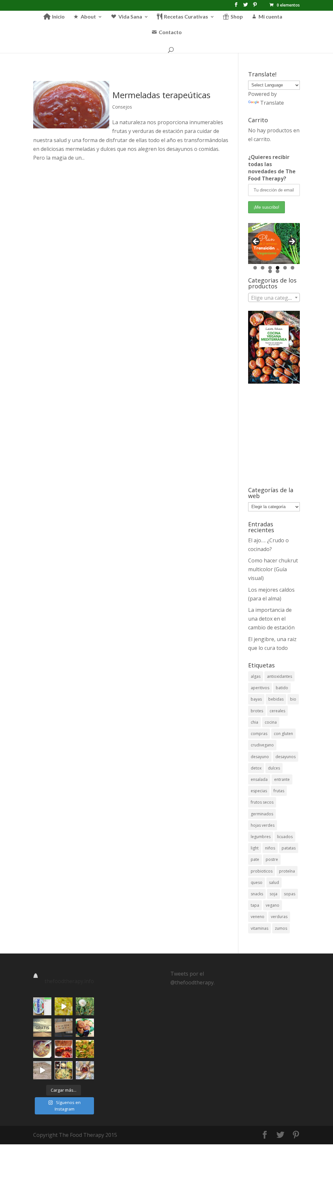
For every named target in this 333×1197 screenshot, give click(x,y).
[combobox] (274, 297)
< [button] (256, 242)
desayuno (260, 756)
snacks (257, 894)
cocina (271, 722)
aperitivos (260, 688)
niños (270, 848)
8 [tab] (277, 271)
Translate (272, 102)
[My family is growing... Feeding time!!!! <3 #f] (42, 1070)
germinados (262, 814)
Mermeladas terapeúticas (161, 95)
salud (274, 882)
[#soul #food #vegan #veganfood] (64, 1070)
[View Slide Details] (274, 243)
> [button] (292, 242)
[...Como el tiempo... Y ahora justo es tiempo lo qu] (42, 1027)
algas (255, 676)
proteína (287, 871)
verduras (279, 916)
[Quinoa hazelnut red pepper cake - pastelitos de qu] (85, 1027)
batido (282, 688)
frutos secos (262, 802)
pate (255, 859)
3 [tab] (270, 268)
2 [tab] (262, 268)
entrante (282, 779)
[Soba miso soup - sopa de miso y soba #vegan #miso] (42, 1049)
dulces (274, 768)
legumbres (261, 836)
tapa (255, 905)
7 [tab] (270, 271)
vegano (272, 905)
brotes (257, 711)
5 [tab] (285, 268)
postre (272, 859)
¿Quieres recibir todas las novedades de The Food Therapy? (272, 167)
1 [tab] (255, 268)
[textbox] (273, 297)
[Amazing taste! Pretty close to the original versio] (42, 1006)
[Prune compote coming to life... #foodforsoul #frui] (64, 1006)
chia (254, 722)
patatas (289, 848)
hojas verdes (262, 825)
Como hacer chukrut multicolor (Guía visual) (273, 569)
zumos (281, 928)
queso (256, 882)
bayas (256, 699)
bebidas (276, 699)
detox (256, 768)
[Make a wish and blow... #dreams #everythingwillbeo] (85, 1006)
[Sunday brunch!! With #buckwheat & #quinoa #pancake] (64, 1049)
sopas (289, 894)
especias (259, 791)
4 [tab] (277, 268)
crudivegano (262, 745)
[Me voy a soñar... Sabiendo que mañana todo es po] (64, 1027)
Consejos (122, 107)
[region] (274, 243)
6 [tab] (292, 268)
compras (259, 733)
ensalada (259, 779)
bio (293, 699)
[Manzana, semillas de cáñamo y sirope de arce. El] (85, 1070)
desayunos (285, 756)
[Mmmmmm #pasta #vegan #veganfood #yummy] (85, 1049)
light (255, 848)
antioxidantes (279, 676)
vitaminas (259, 928)
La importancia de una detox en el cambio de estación (271, 618)
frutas (278, 791)
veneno (257, 916)
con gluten (283, 733)
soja (273, 894)
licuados (285, 836)
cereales (277, 711)
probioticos (262, 871)
